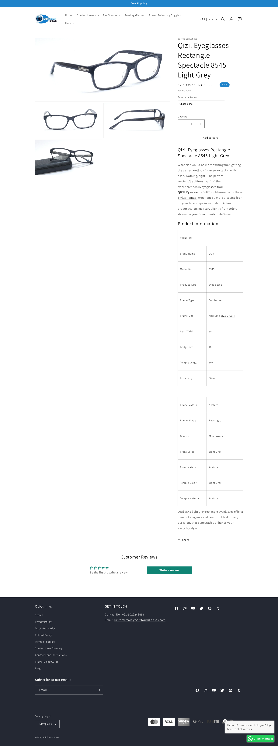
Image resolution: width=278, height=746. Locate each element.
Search (39, 615)
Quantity (182, 116)
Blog (37, 668)
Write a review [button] (169, 570)
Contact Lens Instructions (51, 655)
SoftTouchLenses (51, 737)
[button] (88, 15)
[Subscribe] (99, 690)
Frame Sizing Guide (46, 661)
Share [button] (185, 539)
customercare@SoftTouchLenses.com (139, 620)
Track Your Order (45, 628)
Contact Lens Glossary (48, 648)
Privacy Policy (43, 621)
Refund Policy (43, 635)
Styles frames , (187, 198)
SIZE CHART (228, 315)
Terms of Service (45, 641)
